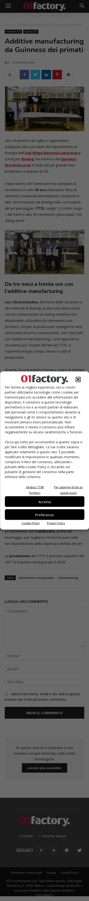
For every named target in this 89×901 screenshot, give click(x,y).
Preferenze (44, 514)
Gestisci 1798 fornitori (35, 490)
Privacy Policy (56, 523)
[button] (78, 379)
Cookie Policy (31, 523)
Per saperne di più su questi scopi (68, 490)
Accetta (44, 501)
